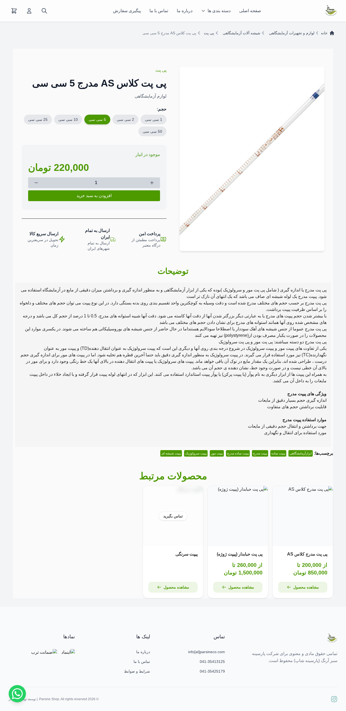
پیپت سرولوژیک (196, 453)
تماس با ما (158, 10)
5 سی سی (97, 119)
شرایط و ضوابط (137, 671)
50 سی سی (152, 131)
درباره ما (184, 10)
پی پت (209, 33)
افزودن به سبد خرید (94, 195)
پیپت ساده (278, 453)
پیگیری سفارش (127, 10)
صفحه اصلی (250, 10)
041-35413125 (212, 661)
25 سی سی (38, 119)
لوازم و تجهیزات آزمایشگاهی (291, 33)
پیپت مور (217, 453)
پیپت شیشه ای (171, 453)
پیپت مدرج (260, 453)
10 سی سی (68, 119)
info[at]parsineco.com (206, 652)
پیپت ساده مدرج (238, 453)
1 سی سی (153, 119)
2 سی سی (125, 119)
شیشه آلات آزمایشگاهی (241, 33)
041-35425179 (212, 671)
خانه (324, 33)
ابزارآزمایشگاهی (301, 453)
